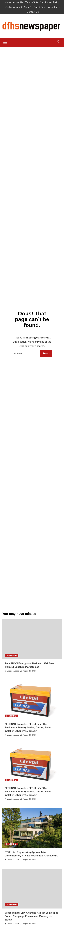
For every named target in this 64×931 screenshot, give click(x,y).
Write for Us (54, 7)
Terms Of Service (34, 2)
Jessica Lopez (13, 671)
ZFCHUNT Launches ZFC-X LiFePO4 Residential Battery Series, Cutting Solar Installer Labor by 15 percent (28, 727)
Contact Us (33, 11)
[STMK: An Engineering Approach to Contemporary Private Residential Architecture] (32, 828)
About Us (18, 2)
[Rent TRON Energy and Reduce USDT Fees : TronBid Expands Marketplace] (32, 639)
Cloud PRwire (11, 655)
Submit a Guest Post (35, 7)
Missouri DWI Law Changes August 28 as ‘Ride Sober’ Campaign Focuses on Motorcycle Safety (31, 916)
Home (8, 2)
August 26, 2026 (29, 671)
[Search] (58, 42)
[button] (5, 42)
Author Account (13, 7)
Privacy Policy (52, 2)
